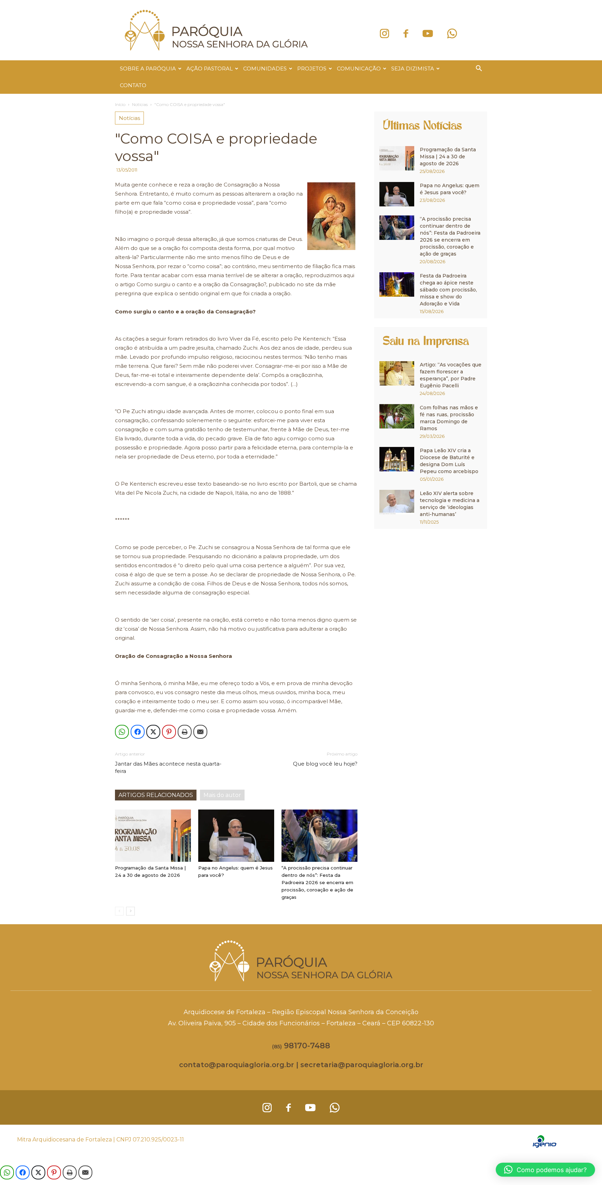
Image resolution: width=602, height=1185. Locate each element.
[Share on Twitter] (153, 732)
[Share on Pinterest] (169, 732)
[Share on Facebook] (138, 732)
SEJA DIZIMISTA (412, 68)
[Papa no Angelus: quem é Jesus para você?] (236, 836)
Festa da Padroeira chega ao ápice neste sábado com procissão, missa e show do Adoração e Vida (448, 290)
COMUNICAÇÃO (359, 68)
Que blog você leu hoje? (325, 763)
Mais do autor (222, 795)
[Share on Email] (200, 732)
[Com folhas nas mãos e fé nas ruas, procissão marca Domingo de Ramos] (396, 416)
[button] (478, 69)
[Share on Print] (185, 732)
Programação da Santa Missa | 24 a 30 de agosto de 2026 (448, 156)
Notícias (140, 104)
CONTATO (133, 85)
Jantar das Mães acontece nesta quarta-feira (168, 767)
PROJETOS (311, 68)
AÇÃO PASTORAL (209, 68)
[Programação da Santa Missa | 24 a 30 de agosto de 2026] (153, 836)
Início (120, 104)
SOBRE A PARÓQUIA (148, 68)
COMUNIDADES (265, 68)
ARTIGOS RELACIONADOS (155, 795)
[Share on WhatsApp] (122, 732)
